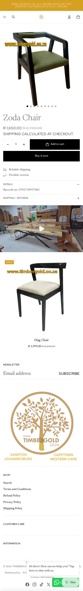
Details (7, 184)
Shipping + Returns (15, 198)
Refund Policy (12, 495)
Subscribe (69, 373)
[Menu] (4, 17)
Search (7, 483)
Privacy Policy (12, 502)
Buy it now (41, 156)
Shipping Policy (13, 508)
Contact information (42, 577)
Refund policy (13, 573)
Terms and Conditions (17, 489)
